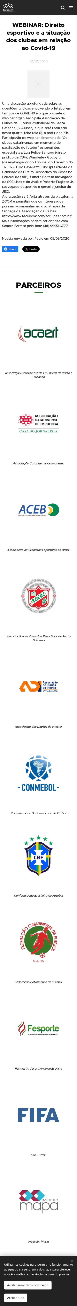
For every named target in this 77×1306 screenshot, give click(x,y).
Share (12, 249)
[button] (63, 7)
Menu (71, 7)
